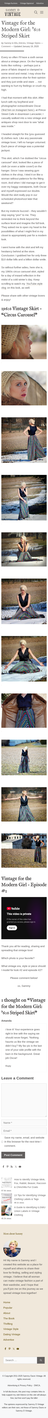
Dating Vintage (11, 1334)
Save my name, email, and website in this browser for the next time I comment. (24, 1141)
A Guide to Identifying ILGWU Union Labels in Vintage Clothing (29, 1211)
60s (16, 43)
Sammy (7, 43)
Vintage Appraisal (27, 3)
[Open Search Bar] (36, 12)
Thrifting (8, 1323)
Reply (8, 1066)
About (6, 1313)
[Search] (41, 1360)
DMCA (37, 1385)
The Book (9, 1318)
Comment (6, 46)
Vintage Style (11, 1329)
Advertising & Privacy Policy (20, 1385)
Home (6, 1302)
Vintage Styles (33, 43)
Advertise (40, 3)
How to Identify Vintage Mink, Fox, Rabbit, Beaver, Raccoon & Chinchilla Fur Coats (30, 1183)
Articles (22, 43)
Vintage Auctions (10, 3)
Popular (7, 1307)
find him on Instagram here (18, 110)
